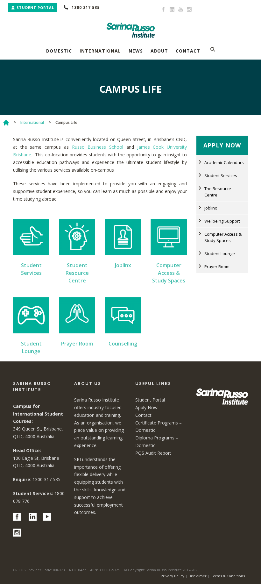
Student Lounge (219, 253)
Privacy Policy (172, 575)
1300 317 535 (86, 7)
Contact (188, 51)
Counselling (123, 343)
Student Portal (35, 7)
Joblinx (123, 265)
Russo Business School (97, 147)
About (159, 51)
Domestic (59, 51)
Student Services (220, 175)
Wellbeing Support (222, 221)
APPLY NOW (222, 145)
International (100, 51)
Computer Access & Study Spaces (168, 273)
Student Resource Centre (77, 273)
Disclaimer (197, 575)
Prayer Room (77, 343)
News (136, 51)
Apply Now (146, 407)
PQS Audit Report (153, 453)
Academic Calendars (224, 162)
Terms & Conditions (228, 575)
